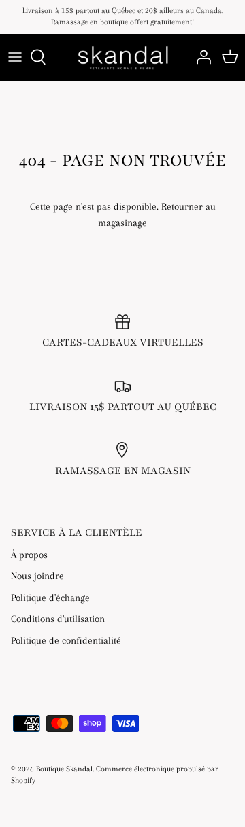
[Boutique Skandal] (122, 57)
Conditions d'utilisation (58, 618)
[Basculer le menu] (15, 57)
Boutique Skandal (64, 769)
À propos (29, 554)
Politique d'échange (50, 597)
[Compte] (200, 57)
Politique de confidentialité (66, 640)
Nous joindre (37, 575)
